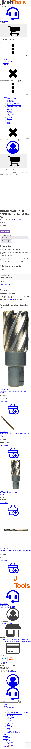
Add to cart (5, 231)
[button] (5, 235)
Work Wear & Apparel (13, 732)
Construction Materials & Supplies (17, 712)
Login (5, 58)
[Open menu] (0, 42)
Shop (5, 97)
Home (1, 172)
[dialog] (15, 711)
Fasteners (10, 108)
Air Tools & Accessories (14, 103)
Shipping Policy (19, 640)
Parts (8, 123)
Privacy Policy (13, 640)
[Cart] (13, 30)
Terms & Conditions (8, 640)
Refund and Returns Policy (26, 640)
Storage (9, 117)
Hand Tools (10, 109)
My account (6, 740)
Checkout (10, 745)
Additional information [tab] (19, 238)
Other (8, 122)
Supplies (9, 119)
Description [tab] (6, 238)
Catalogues (7, 737)
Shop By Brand (11, 98)
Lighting (9, 112)
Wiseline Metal (11, 731)
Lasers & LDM (11, 111)
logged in (11, 299)
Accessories (10, 101)
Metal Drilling (16, 172)
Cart (8, 743)
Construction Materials (14, 105)
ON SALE (10, 100)
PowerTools (10, 114)
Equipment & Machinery (14, 106)
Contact (5, 63)
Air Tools (9, 709)
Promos (9, 61)
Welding (9, 120)
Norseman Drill (5, 284)
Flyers (5, 60)
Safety (9, 116)
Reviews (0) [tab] (6, 241)
